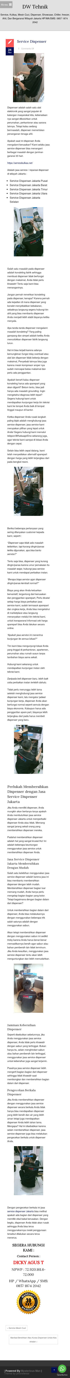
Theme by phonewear (16, 1373)
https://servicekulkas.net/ (20, 162)
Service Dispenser (31, 41)
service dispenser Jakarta (20, 1211)
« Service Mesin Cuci (16, 1327)
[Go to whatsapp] (62, 1369)
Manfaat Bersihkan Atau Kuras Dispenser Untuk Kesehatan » (33, 1339)
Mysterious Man (31, 1371)
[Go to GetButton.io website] (62, 1375)
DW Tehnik (35, 7)
